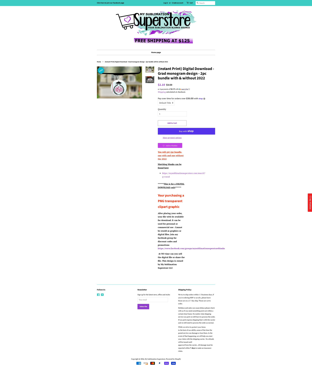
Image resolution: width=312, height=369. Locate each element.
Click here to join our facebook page (110, 3)
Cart (191, 3)
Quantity (162, 109)
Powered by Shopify (173, 359)
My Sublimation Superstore (155, 359)
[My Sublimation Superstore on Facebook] (98, 295)
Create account (177, 3)
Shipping (162, 92)
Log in (165, 3)
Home (99, 62)
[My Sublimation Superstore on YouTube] (102, 295)
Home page (156, 52)
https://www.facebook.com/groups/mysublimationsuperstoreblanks (191, 248)
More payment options (172, 137)
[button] (186, 89)
